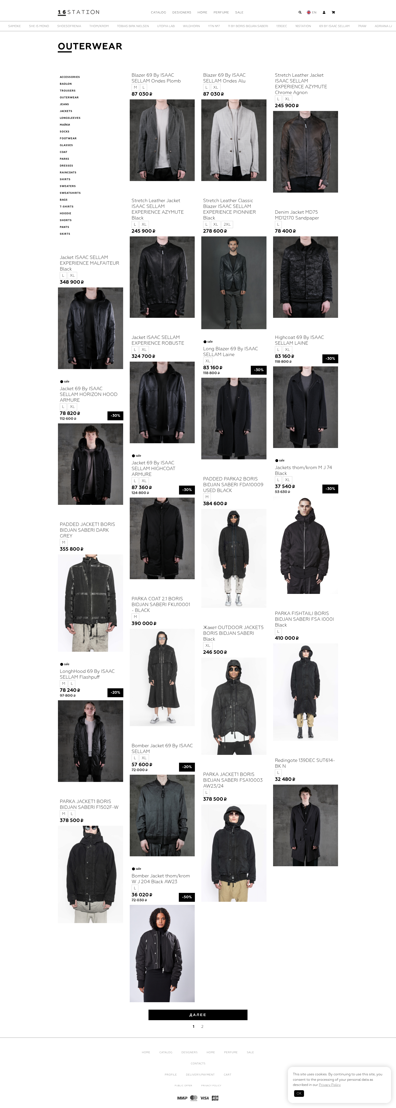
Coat (63, 152)
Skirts (65, 234)
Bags (64, 200)
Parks (64, 159)
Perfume (221, 12)
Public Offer (183, 1085)
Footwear (68, 138)
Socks (65, 132)
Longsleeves (70, 118)
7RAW (142, 26)
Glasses (66, 145)
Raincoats (68, 173)
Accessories (70, 77)
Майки (65, 125)
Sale (239, 12)
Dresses (66, 166)
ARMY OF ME (196, 26)
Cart (227, 1074)
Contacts (198, 1063)
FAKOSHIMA (289, 26)
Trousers (68, 91)
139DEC (62, 26)
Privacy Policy (211, 1085)
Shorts (66, 220)
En (314, 12)
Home (202, 12)
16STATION (83, 26)
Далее (198, 1015)
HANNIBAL (313, 26)
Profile (171, 1074)
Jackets (66, 111)
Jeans (64, 104)
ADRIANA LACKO (167, 26)
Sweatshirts (70, 193)
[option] (28, 26)
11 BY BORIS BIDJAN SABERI (28, 26)
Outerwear (69, 98)
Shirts (65, 179)
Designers (181, 12)
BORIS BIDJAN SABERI (230, 26)
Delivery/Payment (200, 1074)
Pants (64, 227)
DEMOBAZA (263, 26)
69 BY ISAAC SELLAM (114, 26)
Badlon (66, 84)
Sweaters (68, 186)
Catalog (158, 12)
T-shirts (67, 207)
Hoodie (65, 213)
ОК (299, 1093)
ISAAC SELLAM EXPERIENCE (350, 26)
